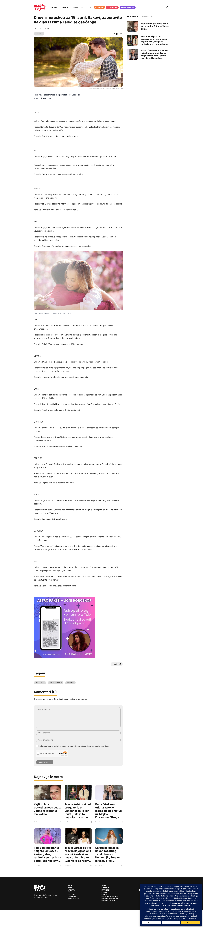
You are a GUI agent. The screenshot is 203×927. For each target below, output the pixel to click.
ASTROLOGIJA (40, 682)
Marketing (106, 890)
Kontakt (105, 894)
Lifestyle (78, 7)
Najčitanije (132, 16)
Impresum (106, 888)
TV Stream (112, 7)
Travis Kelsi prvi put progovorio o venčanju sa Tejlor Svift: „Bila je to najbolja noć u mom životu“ (78, 812)
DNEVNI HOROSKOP (55, 682)
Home (54, 7)
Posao (104, 892)
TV (89, 7)
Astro (38, 34)
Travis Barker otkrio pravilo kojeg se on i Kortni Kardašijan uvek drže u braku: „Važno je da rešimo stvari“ (78, 856)
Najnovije (147, 16)
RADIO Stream (73, 898)
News (65, 7)
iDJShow (99, 7)
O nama (105, 886)
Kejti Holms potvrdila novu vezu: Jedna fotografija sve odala (47, 809)
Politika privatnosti (110, 898)
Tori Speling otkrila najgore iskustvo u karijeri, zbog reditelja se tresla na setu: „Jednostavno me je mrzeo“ (47, 856)
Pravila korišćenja (110, 896)
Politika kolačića (109, 900)
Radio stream (127, 7)
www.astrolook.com (43, 98)
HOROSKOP (70, 682)
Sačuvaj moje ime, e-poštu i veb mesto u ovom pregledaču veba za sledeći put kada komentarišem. (74, 746)
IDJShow (71, 894)
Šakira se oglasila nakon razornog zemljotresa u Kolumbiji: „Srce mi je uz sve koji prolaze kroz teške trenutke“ (107, 857)
